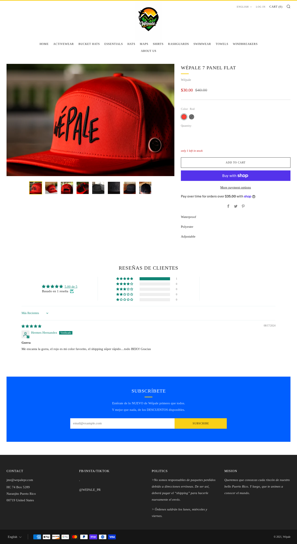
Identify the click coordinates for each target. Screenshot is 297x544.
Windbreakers (245, 44)
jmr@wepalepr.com (20, 480)
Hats (131, 44)
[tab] (35, 187)
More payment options (235, 187)
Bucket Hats (89, 44)
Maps (144, 44)
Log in (260, 6)
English (243, 6)
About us (148, 51)
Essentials (113, 44)
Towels (222, 44)
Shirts (158, 44)
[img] (31, 326)
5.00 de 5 (71, 286)
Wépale (186, 80)
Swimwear (202, 44)
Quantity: (186, 125)
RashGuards (178, 44)
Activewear (63, 44)
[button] (125, 278)
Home (44, 44)
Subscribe (201, 423)
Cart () (275, 6)
